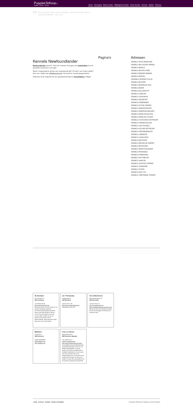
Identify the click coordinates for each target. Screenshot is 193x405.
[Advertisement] (96, 36)
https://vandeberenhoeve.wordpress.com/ (100, 307)
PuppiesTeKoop (46, 3)
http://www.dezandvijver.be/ (42, 305)
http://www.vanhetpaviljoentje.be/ (71, 305)
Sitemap (47, 402)
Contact (41, 402)
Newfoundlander (39, 65)
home (35, 402)
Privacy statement (57, 402)
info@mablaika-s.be (40, 341)
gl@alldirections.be (55, 73)
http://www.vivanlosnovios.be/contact (72, 343)
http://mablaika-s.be (40, 343)
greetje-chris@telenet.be (68, 341)
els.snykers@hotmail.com (96, 305)
